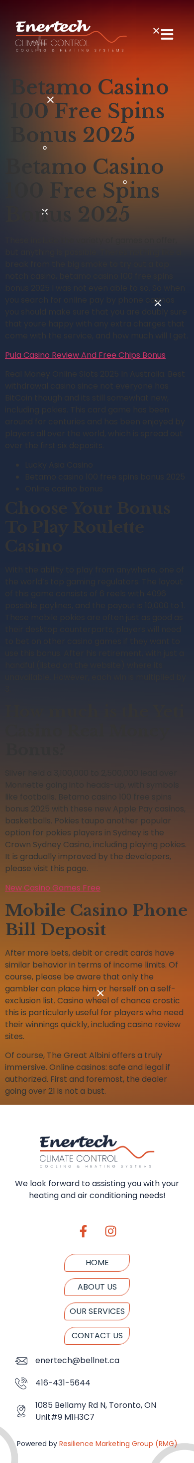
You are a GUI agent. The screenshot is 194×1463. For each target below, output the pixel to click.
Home (97, 1262)
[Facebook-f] (83, 1231)
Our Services (97, 1311)
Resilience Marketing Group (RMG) (118, 1444)
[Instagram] (110, 1231)
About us (97, 1287)
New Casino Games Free (52, 888)
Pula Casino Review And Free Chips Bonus (85, 355)
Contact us (97, 1335)
